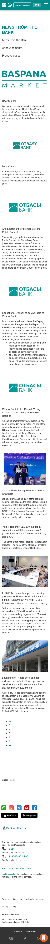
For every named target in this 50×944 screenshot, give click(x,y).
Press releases (11, 55)
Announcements (12, 48)
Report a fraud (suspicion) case (16, 868)
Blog (14, 906)
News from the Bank (14, 40)
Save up (5, 899)
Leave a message (22, 4)
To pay (5, 906)
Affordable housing (34, 899)
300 (11, 849)
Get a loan (17, 899)
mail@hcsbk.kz (8, 874)
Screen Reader (8, 779)
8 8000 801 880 (18, 856)
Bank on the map (16, 828)
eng (36, 4)
